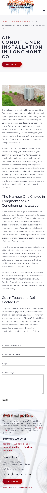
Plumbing (27, 447)
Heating (6, 444)
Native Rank (26, 487)
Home (4, 22)
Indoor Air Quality (11, 447)
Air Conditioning (21, 22)
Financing (7, 450)
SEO (16, 487)
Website (6, 487)
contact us (12, 64)
